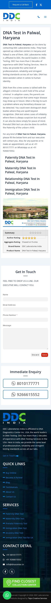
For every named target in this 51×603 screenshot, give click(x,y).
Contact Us (11, 496)
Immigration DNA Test (16, 528)
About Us (10, 492)
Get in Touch (9, 455)
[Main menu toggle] (45, 17)
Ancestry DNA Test (14, 533)
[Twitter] (41, 5)
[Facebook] (36, 5)
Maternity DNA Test (15, 518)
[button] (20, 4)
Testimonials (12, 487)
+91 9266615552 (13, 559)
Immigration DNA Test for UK (19, 537)
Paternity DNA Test (15, 513)
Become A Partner (14, 477)
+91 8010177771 (14, 554)
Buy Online (11, 472)
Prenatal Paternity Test (16, 523)
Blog (8, 482)
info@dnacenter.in (15, 564)
